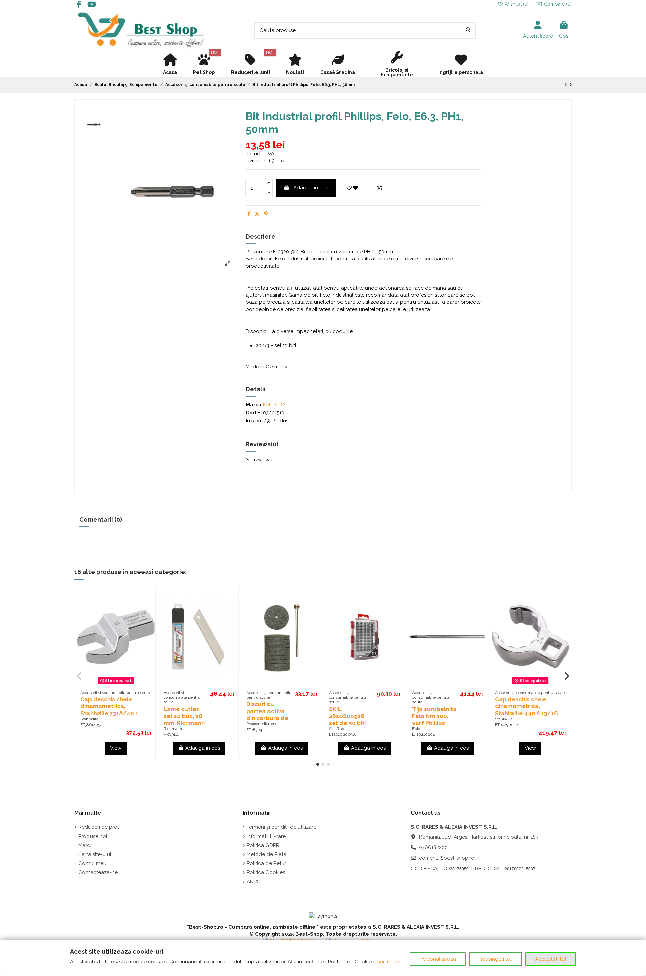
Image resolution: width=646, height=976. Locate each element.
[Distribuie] (248, 214)
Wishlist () (516, 4)
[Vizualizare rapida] (147, 621)
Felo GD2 (274, 405)
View (115, 748)
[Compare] (147, 609)
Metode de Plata (266, 854)
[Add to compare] (379, 188)
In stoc (254, 421)
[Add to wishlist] (352, 188)
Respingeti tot (495, 959)
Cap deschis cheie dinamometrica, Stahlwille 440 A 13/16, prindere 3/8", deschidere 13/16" (527, 713)
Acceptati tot (550, 959)
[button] (317, 764)
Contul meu (92, 863)
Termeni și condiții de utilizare (281, 827)
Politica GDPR (263, 845)
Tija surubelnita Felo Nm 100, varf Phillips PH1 (434, 719)
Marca (254, 405)
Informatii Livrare (266, 836)
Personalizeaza (438, 959)
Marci (84, 845)
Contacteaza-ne (98, 872)
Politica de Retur (266, 863)
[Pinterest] (266, 214)
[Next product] (570, 85)
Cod (251, 413)
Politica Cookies (266, 872)
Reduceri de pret (98, 827)
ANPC (253, 882)
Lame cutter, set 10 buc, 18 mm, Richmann (185, 716)
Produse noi (92, 836)
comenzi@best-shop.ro (446, 858)
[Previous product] (566, 85)
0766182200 (433, 847)
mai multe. (387, 962)
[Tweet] (257, 214)
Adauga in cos (310, 188)
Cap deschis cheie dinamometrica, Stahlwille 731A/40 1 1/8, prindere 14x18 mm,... (109, 713)
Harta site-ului (94, 854)
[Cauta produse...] (468, 30)
